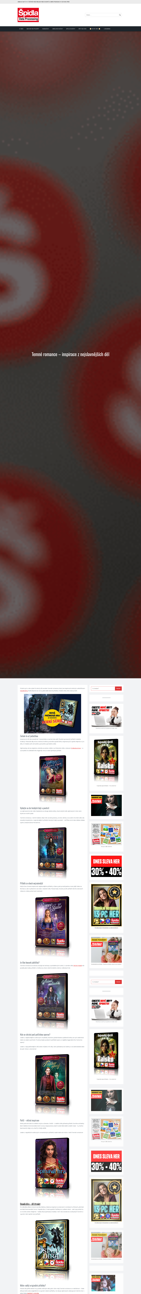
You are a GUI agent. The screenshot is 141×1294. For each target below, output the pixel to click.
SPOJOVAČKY (70, 29)
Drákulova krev (76, 748)
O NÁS (21, 29)
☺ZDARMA (107, 29)
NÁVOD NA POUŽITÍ (33, 29)
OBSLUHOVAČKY (57, 29)
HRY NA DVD (82, 29)
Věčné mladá (77, 966)
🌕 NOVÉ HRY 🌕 (95, 29)
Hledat (118, 688)
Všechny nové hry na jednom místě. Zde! (106, 728)
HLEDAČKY (45, 29)
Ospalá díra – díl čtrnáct (30, 1204)
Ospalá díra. (24, 691)
